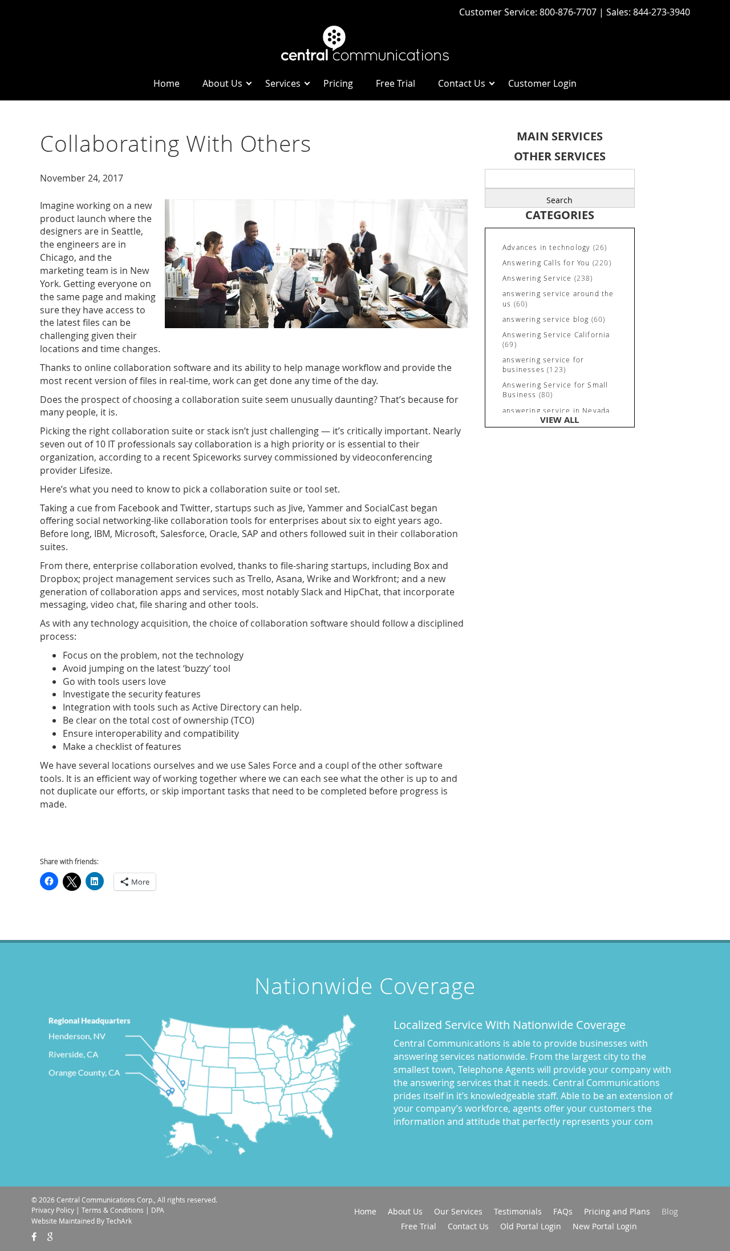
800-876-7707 (569, 12)
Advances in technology (546, 247)
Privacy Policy (52, 1209)
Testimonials (518, 1211)
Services (283, 83)
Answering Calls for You (546, 262)
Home (166, 83)
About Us (222, 83)
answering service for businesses (543, 364)
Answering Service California (556, 334)
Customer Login (542, 83)
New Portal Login (605, 1226)
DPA (157, 1209)
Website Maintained (63, 1220)
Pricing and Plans (617, 1211)
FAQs (563, 1211)
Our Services (458, 1211)
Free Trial (395, 83)
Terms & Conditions (113, 1209)
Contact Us (461, 83)
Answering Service (536, 278)
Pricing (338, 83)
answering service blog (545, 319)
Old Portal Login (530, 1226)
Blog (670, 1211)
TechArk (119, 1220)
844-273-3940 (661, 12)
